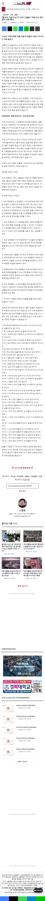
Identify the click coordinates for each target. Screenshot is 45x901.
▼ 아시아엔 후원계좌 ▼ (22, 468)
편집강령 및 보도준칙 (31, 888)
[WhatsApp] (15, 28)
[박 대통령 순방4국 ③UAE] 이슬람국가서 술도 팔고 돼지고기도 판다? (33, 546)
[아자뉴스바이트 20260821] (8, 752)
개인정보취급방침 (18, 890)
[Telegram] (21, 28)
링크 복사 (22, 491)
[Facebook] (4, 28)
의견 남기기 (22, 586)
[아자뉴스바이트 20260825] (8, 708)
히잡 (13, 476)
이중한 (4, 22)
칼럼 (16, 15)
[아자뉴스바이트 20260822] (8, 741)
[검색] (42, 4)
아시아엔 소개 (6, 888)
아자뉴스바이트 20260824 (25, 716)
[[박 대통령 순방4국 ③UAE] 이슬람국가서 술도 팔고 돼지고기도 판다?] (33, 536)
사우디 (6, 476)
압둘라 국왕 (37, 476)
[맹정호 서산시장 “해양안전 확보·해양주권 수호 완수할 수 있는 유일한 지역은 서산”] (12, 536)
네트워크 (20, 888)
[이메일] (32, 28)
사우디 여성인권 (23, 479)
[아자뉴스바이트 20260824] (8, 719)
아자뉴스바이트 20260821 (25, 749)
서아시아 (5, 15)
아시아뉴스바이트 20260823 (26, 727)
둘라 (28, 476)
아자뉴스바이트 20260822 (25, 738)
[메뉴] (3, 4)
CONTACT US (30, 890)
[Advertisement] (22, 618)
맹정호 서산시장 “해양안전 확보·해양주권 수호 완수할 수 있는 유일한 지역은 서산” (11, 547)
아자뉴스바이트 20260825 (25, 705)
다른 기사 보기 (22, 761)
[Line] (26, 28)
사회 (11, 15)
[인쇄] (37, 28)
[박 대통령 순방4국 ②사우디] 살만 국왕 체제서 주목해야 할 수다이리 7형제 (33, 573)
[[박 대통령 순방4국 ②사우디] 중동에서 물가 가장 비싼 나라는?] (12, 563)
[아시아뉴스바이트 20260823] (8, 730)
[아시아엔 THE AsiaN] (22, 3)
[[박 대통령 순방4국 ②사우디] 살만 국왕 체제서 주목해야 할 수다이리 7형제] (33, 563)
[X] (10, 28)
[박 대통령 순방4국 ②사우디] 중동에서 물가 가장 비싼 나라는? (11, 573)
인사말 (14, 888)
